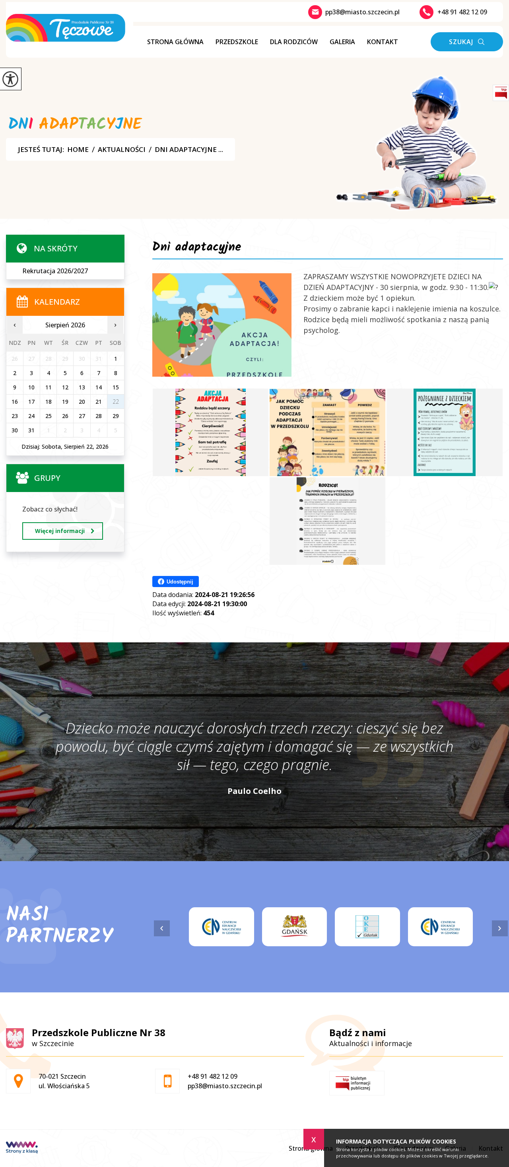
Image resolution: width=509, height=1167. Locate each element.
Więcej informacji (60, 531)
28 (98, 416)
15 (116, 387)
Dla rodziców (294, 41)
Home (78, 149)
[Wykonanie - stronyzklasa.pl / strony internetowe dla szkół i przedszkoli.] (22, 1148)
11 (48, 387)
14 (98, 387)
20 (82, 401)
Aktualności (122, 149)
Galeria (342, 41)
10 (31, 387)
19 (65, 401)
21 (98, 401)
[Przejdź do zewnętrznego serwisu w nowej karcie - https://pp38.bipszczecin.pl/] (357, 1083)
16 (15, 401)
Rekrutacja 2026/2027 (55, 270)
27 (82, 416)
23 (15, 416)
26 (65, 416)
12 (65, 387)
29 (116, 416)
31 (31, 430)
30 (15, 430)
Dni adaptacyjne (196, 249)
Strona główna (175, 41)
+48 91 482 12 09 (462, 12)
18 (48, 401)
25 (48, 416)
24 (31, 416)
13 (82, 387)
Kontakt (382, 41)
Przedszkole (237, 41)
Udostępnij (180, 582)
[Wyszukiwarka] (467, 42)
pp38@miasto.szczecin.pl (362, 12)
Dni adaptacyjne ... (189, 149)
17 (31, 401)
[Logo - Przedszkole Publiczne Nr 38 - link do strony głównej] (69, 28)
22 (116, 401)
